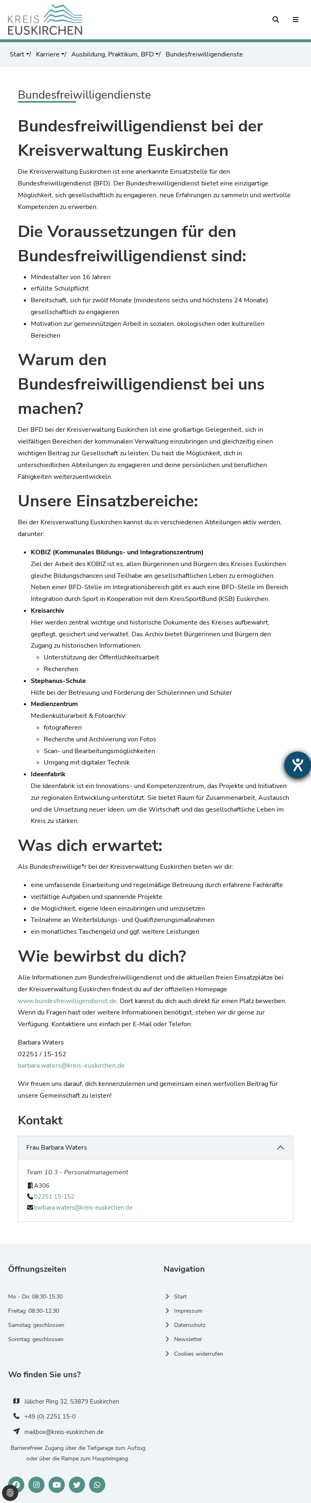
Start (180, 1297)
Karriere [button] (47, 54)
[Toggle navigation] (296, 20)
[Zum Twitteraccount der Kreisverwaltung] (77, 1485)
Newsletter (188, 1339)
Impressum (188, 1311)
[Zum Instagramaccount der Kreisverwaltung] (36, 1485)
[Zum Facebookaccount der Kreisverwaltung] (16, 1485)
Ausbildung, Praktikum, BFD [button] (112, 54)
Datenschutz (189, 1325)
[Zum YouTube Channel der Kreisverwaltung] (57, 1485)
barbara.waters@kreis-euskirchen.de (71, 1065)
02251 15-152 (54, 1197)
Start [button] (17, 54)
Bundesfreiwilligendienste (203, 54)
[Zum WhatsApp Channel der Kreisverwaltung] (97, 1485)
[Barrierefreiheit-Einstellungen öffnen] (297, 765)
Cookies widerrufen (198, 1354)
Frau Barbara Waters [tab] (56, 1147)
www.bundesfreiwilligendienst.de (67, 1001)
